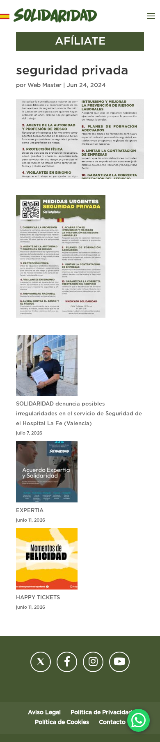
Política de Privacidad (101, 712)
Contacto (112, 722)
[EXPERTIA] (47, 473)
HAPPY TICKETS (38, 598)
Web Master (44, 85)
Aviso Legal (44, 712)
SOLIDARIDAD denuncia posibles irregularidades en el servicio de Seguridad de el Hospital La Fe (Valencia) (79, 413)
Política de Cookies (62, 722)
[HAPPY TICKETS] (47, 560)
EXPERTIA (29, 510)
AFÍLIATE (80, 41)
